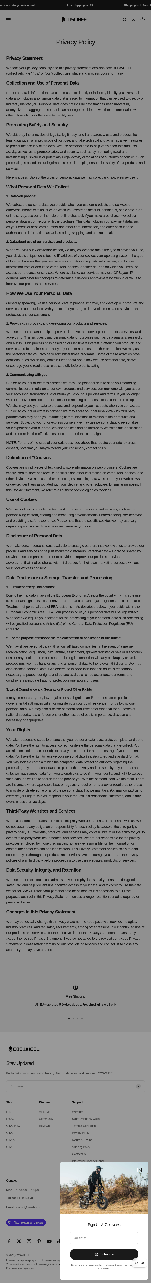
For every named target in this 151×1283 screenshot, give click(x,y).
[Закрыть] (140, 1170)
